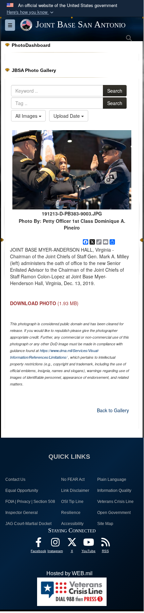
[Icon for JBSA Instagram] (55, 544)
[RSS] (105, 544)
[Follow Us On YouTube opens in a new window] (88, 544)
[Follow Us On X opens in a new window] (71, 544)
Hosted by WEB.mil (69, 573)
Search (114, 90)
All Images (27, 115)
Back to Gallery (113, 410)
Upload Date (67, 115)
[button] (31, 12)
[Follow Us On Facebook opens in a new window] (38, 544)
